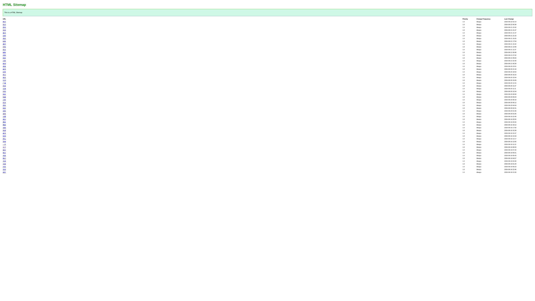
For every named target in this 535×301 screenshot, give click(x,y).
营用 (4, 136)
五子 (4, 147)
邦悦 (4, 47)
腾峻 (4, 125)
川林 (4, 61)
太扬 (4, 164)
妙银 (4, 41)
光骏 (4, 155)
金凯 (4, 114)
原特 (4, 105)
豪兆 (4, 69)
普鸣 (4, 27)
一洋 (4, 144)
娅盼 (4, 52)
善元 (4, 75)
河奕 (4, 167)
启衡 (4, 36)
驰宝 (4, 150)
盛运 (4, 119)
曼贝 (4, 33)
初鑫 (4, 97)
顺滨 (4, 153)
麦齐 (4, 44)
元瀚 (4, 88)
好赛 (4, 72)
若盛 (4, 130)
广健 (4, 83)
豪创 (4, 63)
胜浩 (4, 24)
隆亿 (4, 158)
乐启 (4, 80)
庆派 (4, 86)
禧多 (4, 58)
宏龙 (4, 102)
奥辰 (4, 77)
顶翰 (4, 127)
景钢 (4, 141)
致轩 (4, 172)
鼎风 (4, 38)
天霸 (4, 161)
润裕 (4, 111)
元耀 (4, 116)
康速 (4, 66)
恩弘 (4, 139)
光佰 (4, 30)
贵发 (4, 169)
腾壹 (4, 122)
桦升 (4, 22)
